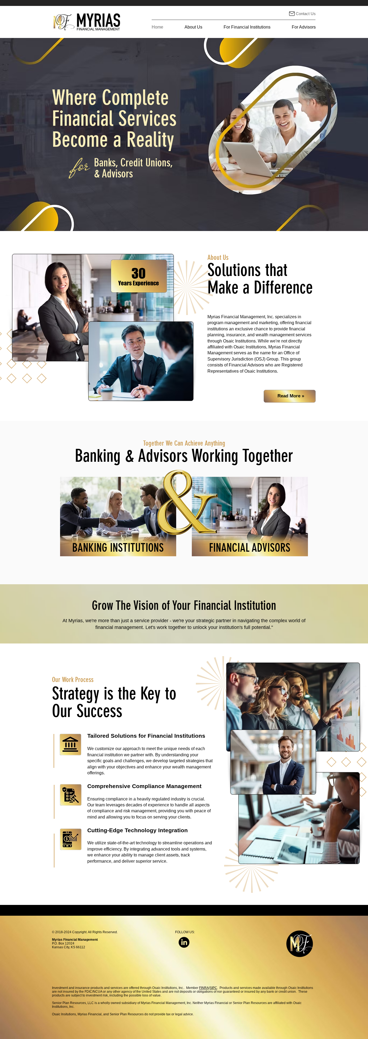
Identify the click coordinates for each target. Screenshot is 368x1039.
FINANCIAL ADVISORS (249, 548)
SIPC (213, 988)
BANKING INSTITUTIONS (118, 548)
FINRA (204, 988)
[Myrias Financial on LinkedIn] (184, 942)
